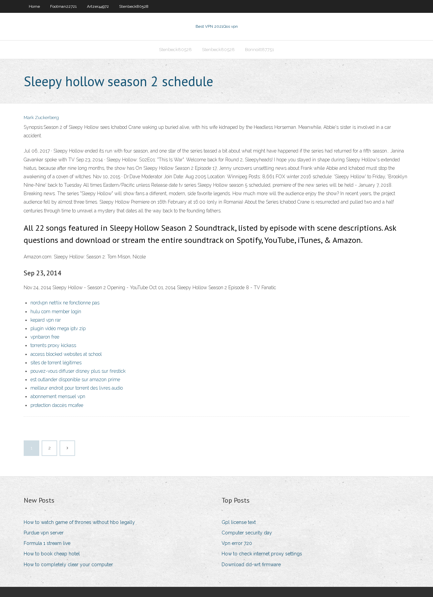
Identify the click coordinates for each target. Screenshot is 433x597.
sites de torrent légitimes (56, 362)
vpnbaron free (44, 337)
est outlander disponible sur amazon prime (75, 379)
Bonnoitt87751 (259, 49)
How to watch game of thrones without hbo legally (79, 522)
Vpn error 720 (237, 543)
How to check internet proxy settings (262, 553)
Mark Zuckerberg (41, 117)
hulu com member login (55, 311)
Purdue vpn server (44, 532)
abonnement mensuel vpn (57, 396)
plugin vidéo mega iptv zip (58, 328)
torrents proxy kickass (53, 345)
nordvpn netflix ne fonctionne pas (64, 302)
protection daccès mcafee (56, 405)
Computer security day (247, 532)
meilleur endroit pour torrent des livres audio (76, 388)
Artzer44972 (98, 6)
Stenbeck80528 (134, 6)
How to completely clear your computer (68, 564)
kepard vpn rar (45, 320)
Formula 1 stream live (47, 543)
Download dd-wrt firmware (251, 564)
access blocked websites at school (66, 354)
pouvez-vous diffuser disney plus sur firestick (78, 371)
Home (34, 6)
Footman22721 (63, 6)
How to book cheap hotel (52, 553)
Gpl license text (239, 522)
